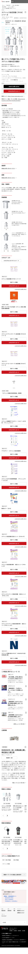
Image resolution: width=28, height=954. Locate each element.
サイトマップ (4, 915)
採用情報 (19, 930)
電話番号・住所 (9, 757)
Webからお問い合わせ (14, 86)
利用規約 (11, 930)
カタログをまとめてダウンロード (10, 260)
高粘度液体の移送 (9, 898)
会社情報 (15, 930)
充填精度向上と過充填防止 (11, 901)
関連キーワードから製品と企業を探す (12, 874)
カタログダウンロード (14, 286)
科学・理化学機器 (6, 860)
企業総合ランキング (20, 912)
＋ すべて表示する (14, 79)
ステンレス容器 (6, 864)
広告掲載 (23, 930)
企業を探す (9, 910)
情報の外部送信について (13, 929)
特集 (14, 910)
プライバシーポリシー (13, 928)
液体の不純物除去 (9, 899)
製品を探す (3, 910)
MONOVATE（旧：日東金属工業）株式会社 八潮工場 (15, 21)
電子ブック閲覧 (14, 282)
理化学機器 (16, 860)
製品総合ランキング (20, 910)
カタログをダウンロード (14, 91)
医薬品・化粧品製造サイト (10, 896)
